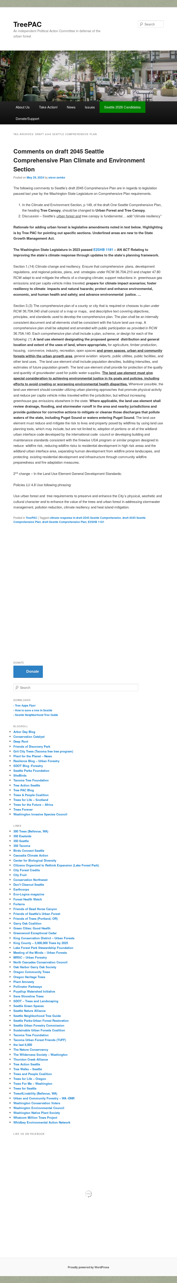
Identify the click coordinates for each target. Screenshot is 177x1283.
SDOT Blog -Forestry (28, 766)
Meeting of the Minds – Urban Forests (40, 952)
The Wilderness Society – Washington (40, 1054)
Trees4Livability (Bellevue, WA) (35, 1093)
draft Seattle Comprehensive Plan (64, 522)
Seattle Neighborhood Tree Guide (37, 1015)
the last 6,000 (22, 1044)
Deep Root (20, 741)
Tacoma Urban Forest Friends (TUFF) (39, 1040)
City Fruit (20, 875)
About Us (23, 107)
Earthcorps (21, 889)
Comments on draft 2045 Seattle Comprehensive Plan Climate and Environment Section (79, 160)
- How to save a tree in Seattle (32, 710)
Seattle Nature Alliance (29, 1010)
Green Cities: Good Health (31, 928)
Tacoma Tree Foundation (31, 780)
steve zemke (56, 177)
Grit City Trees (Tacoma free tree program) (43, 751)
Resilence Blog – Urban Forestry (36, 761)
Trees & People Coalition (31, 795)
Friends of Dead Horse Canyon (35, 909)
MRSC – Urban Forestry (30, 957)
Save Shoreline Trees (28, 996)
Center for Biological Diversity (34, 860)
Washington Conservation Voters (36, 1103)
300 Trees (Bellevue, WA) (30, 831)
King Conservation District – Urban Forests (43, 938)
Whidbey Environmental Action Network (41, 1122)
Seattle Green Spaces (28, 1006)
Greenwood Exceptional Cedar (35, 933)
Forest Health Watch (27, 899)
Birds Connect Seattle (28, 850)
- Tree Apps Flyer (24, 705)
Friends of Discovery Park (31, 746)
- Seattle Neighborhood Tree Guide (35, 715)
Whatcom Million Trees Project (35, 1117)
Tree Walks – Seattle (27, 1069)
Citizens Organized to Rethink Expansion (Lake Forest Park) (56, 865)
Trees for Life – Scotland (30, 800)
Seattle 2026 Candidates (122, 107)
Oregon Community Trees (31, 972)
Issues (90, 107)
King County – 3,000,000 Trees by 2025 (40, 943)
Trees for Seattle (24, 1088)
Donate (32, 671)
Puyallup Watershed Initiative (34, 991)
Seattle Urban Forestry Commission (38, 1025)
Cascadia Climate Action (30, 855)
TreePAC (27, 24)
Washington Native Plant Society (36, 1112)
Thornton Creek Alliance (30, 1059)
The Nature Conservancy (30, 1049)
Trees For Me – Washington (32, 1083)
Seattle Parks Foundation (31, 770)
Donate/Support (27, 118)
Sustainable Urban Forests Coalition (39, 1030)
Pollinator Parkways (27, 986)
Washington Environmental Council (38, 1108)
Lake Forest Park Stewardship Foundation (43, 947)
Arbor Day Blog (24, 731)
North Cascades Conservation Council (40, 962)
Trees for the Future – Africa (33, 804)
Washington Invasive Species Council (40, 814)
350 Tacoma (21, 845)
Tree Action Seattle (26, 785)
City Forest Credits (26, 870)
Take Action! (48, 107)
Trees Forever (23, 809)
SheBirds (20, 775)
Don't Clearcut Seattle (28, 884)
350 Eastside (22, 836)
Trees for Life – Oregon (29, 1078)
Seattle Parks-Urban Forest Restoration (41, 1020)
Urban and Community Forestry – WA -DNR (43, 1098)
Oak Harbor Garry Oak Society (34, 967)
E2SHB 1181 (103, 249)
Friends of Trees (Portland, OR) (35, 918)
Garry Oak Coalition (27, 923)
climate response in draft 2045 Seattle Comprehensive (85, 518)
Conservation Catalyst (28, 736)
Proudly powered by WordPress (88, 1267)
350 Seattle (21, 841)
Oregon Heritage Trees (29, 977)
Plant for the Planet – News (32, 756)
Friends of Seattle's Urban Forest (36, 913)
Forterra (19, 904)
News (71, 107)
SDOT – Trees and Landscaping (35, 1001)
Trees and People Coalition (32, 1074)
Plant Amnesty (23, 981)
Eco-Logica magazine (28, 894)
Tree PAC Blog (23, 790)
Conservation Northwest (30, 879)
